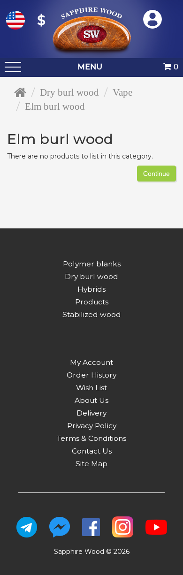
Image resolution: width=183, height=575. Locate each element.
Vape (122, 92)
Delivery (91, 413)
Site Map (91, 463)
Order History (91, 375)
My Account (91, 362)
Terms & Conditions (91, 438)
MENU (89, 66)
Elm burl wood (55, 106)
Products (91, 301)
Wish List (91, 387)
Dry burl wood (69, 92)
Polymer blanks (92, 263)
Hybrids (91, 289)
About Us (91, 400)
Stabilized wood (91, 314)
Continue (156, 173)
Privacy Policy (91, 425)
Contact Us (92, 450)
